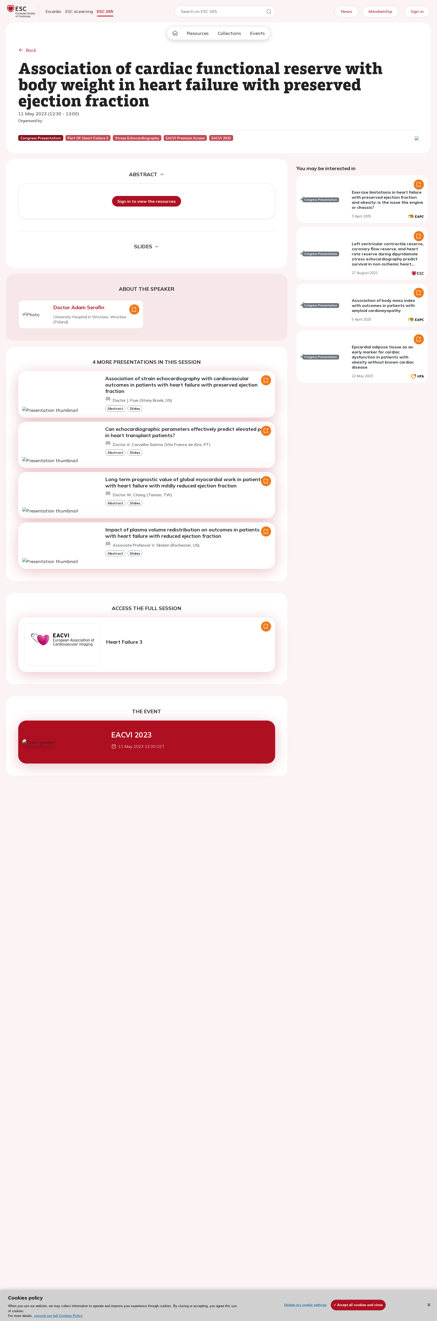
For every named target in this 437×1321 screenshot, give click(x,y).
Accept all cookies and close (360, 1305)
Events (257, 33)
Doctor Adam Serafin (78, 307)
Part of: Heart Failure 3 (88, 138)
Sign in (417, 11)
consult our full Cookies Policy (58, 1316)
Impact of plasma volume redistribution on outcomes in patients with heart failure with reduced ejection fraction (182, 532)
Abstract (115, 408)
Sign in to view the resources (146, 201)
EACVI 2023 (131, 734)
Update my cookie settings (305, 1305)
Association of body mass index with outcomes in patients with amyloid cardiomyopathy (383, 305)
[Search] (269, 12)
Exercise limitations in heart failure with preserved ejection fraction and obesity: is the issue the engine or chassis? (387, 200)
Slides (135, 408)
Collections (229, 33)
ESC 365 (105, 11)
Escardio (53, 11)
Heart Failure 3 (124, 642)
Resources (198, 33)
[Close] (428, 1304)
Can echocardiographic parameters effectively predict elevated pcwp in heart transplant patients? (188, 432)
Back (31, 50)
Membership (380, 11)
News (346, 11)
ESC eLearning (79, 11)
